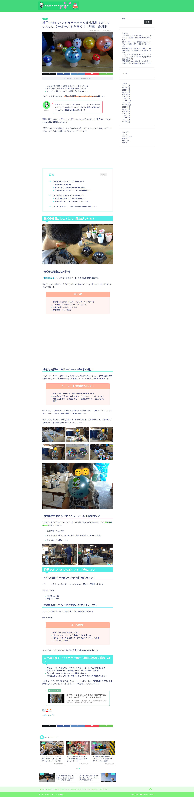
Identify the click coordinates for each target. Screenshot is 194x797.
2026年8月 (126, 86)
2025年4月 (126, 117)
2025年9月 (126, 107)
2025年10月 (126, 105)
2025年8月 (126, 109)
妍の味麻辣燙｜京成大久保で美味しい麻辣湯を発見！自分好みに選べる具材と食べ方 (136, 50)
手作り (124, 143)
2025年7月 (126, 111)
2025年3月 (126, 120)
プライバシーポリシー (47, 794)
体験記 (45, 18)
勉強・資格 (126, 140)
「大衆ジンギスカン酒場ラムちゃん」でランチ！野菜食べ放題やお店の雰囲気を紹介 (136, 38)
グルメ (124, 134)
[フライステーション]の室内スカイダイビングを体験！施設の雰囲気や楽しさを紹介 (136, 44)
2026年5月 (126, 90)
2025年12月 (126, 100)
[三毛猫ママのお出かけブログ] (58, 8)
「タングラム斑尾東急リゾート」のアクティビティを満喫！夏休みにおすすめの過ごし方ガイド (136, 57)
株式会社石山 (49, 278)
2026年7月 (126, 88)
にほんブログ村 (48, 715)
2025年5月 (126, 115)
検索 (123, 19)
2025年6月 (126, 113)
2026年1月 (126, 98)
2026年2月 (126, 96)
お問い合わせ (60, 794)
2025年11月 (126, 103)
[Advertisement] (77, 150)
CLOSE (103, 174)
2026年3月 (126, 94)
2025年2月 (126, 122)
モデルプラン (127, 136)
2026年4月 (126, 92)
